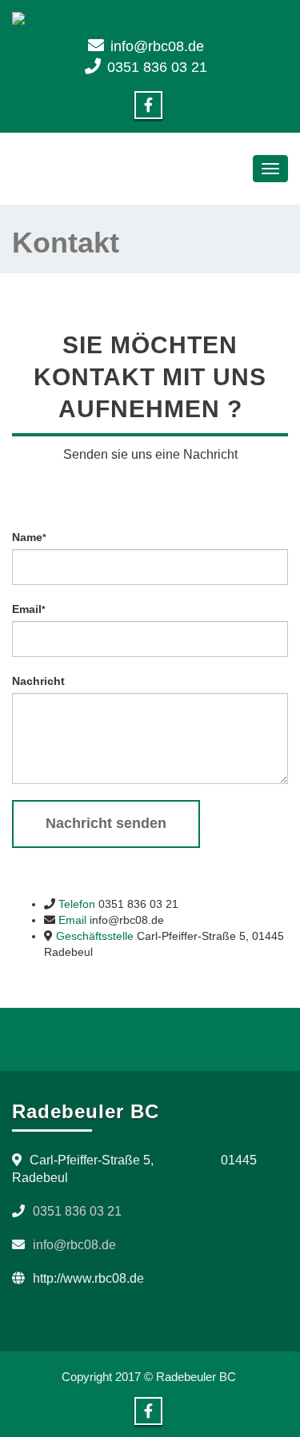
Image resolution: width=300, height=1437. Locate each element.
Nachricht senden (106, 823)
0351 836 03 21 (157, 67)
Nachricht (38, 681)
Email (29, 609)
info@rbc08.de (157, 46)
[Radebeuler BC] (150, 18)
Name (29, 537)
